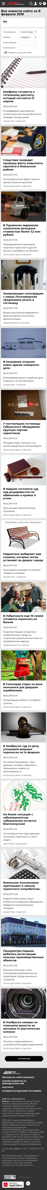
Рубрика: (7, 37)
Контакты (7, 1087)
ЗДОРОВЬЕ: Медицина (15, 844)
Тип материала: (9, 32)
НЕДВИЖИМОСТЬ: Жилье (16, 323)
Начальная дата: (9, 42)
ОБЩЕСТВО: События (14, 121)
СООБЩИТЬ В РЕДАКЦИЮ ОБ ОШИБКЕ (21, 1091)
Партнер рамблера (24, 1177)
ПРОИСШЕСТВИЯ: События (17, 186)
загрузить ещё (24, 1059)
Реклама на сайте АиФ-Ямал (18, 1077)
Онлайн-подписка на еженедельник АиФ (14, 1082)
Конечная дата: (9, 48)
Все (5, 21)
